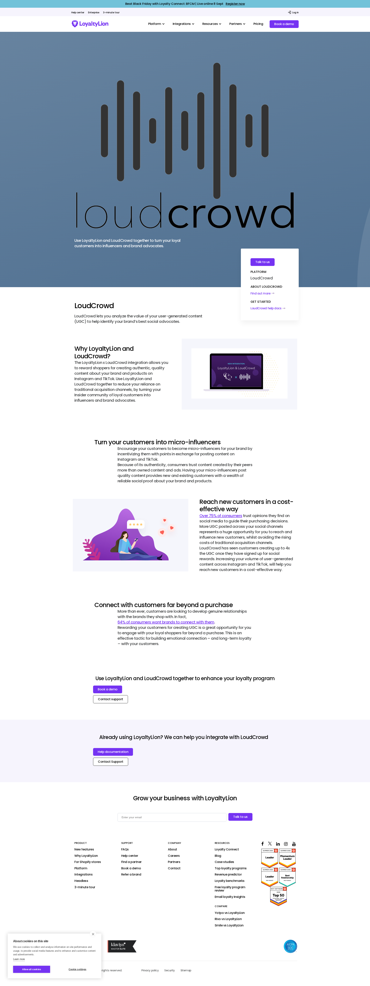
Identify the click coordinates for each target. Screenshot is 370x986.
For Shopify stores (87, 862)
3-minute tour (111, 12)
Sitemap (186, 970)
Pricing (258, 24)
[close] (93, 934)
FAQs (125, 849)
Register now (235, 3)
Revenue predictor (228, 874)
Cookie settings (77, 969)
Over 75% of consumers (220, 515)
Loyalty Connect (227, 849)
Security (169, 970)
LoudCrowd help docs (266, 308)
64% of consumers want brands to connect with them (166, 622)
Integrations (83, 874)
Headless (81, 881)
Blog (218, 856)
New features (84, 849)
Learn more (19, 959)
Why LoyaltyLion (86, 856)
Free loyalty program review (230, 889)
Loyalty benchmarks (230, 881)
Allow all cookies (31, 969)
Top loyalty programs (231, 868)
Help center (77, 12)
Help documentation (113, 752)
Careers (174, 856)
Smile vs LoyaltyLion (229, 925)
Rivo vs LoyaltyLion (228, 919)
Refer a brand (131, 874)
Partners (174, 862)
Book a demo (284, 24)
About (172, 849)
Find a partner (131, 862)
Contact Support (110, 761)
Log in (295, 12)
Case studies (224, 862)
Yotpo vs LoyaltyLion (230, 913)
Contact (174, 868)
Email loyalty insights (230, 897)
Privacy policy (150, 970)
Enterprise (93, 12)
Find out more (260, 293)
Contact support (110, 699)
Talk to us (262, 262)
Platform (80, 868)
